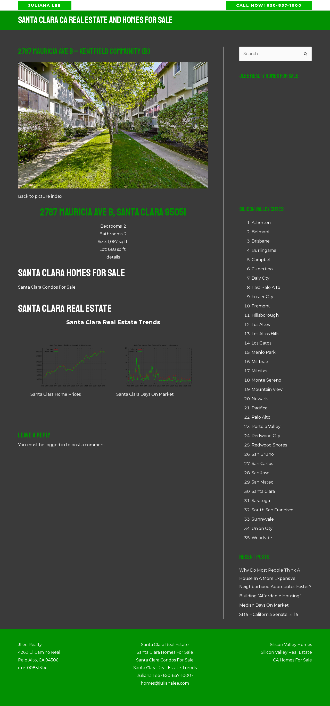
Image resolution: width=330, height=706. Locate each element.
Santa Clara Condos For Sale (47, 287)
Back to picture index (40, 196)
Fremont (261, 306)
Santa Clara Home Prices (55, 394)
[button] (44, 5)
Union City (262, 528)
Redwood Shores (269, 445)
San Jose (260, 472)
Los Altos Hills (265, 333)
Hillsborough (265, 315)
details (113, 257)
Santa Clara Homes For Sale (71, 272)
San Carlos (262, 463)
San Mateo (263, 482)
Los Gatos (261, 343)
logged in (55, 444)
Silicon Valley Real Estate (286, 652)
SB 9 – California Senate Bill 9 (269, 614)
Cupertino (262, 268)
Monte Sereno (266, 380)
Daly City (260, 278)
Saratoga (261, 500)
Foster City (262, 296)
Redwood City (266, 435)
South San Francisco (272, 509)
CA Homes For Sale (292, 660)
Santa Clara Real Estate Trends (113, 322)
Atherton (261, 222)
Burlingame (264, 250)
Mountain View (267, 389)
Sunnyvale (263, 519)
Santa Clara (263, 491)
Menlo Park (264, 352)
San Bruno (263, 454)
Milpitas (259, 370)
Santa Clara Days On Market (145, 394)
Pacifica (259, 408)
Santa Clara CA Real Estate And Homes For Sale (95, 20)
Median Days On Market (264, 605)
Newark (260, 398)
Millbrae (260, 361)
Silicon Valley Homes (291, 644)
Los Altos (261, 324)
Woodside (262, 537)
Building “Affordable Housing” (270, 595)
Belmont (261, 231)
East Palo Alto (266, 287)
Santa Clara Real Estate (65, 308)
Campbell (262, 259)
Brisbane (261, 241)
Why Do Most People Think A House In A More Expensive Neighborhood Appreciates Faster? (275, 578)
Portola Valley (266, 426)
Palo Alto (261, 417)
